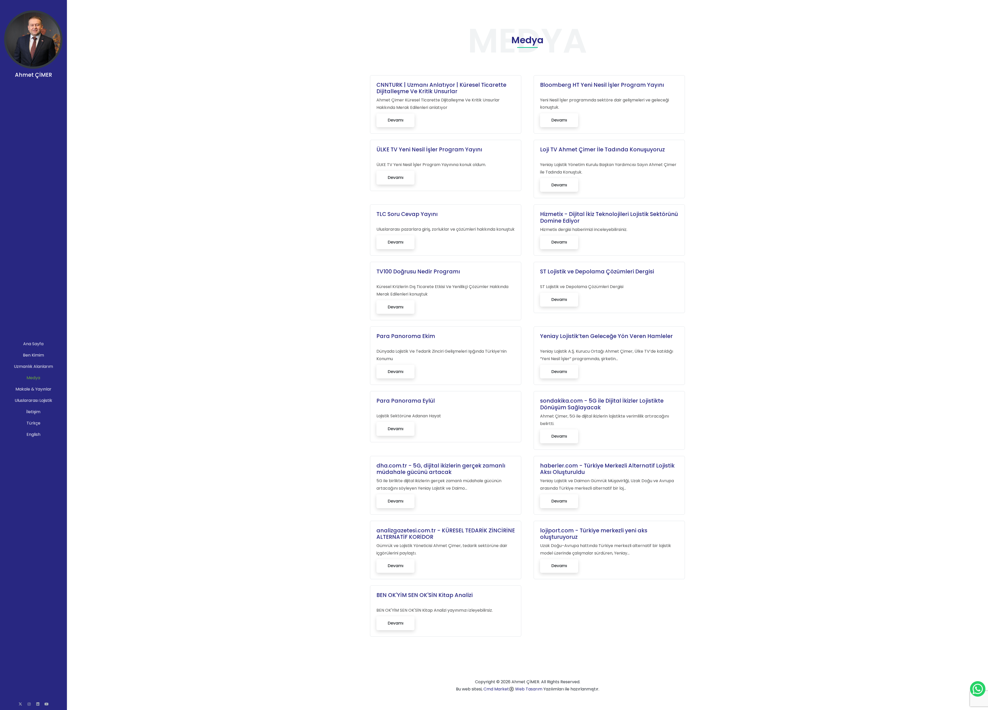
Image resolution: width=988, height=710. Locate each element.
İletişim (33, 412)
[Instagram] (29, 704)
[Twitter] (20, 704)
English (33, 434)
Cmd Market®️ (498, 689)
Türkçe (33, 423)
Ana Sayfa (33, 344)
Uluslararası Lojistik (33, 400)
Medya (33, 378)
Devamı (395, 120)
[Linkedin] (37, 704)
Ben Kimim (33, 355)
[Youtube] (46, 704)
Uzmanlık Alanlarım (33, 366)
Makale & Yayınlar (33, 389)
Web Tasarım (528, 689)
